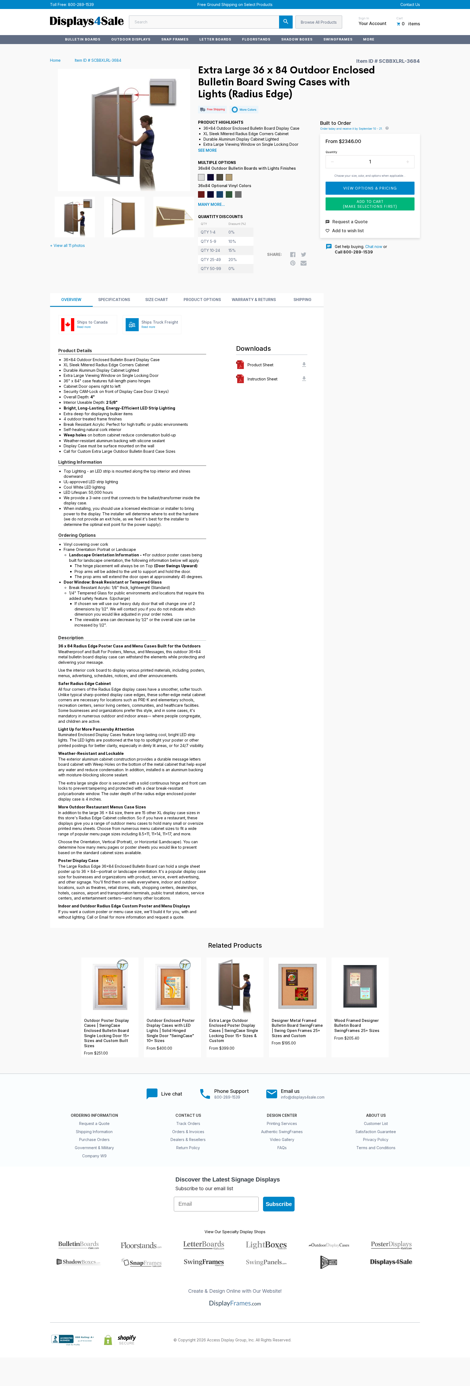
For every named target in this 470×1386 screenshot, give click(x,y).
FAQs (282, 1147)
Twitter (381, 1340)
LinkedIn (404, 1340)
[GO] (286, 22)
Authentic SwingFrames (282, 1131)
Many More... (211, 204)
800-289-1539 (81, 4)
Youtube (416, 1340)
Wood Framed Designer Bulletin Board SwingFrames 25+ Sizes (356, 1025)
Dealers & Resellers (188, 1139)
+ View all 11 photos (67, 245)
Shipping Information (94, 1131)
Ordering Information (94, 1115)
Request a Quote (94, 1123)
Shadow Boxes (297, 39)
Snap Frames (175, 39)
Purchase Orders (94, 1139)
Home (55, 60)
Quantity (331, 152)
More (369, 39)
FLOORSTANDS (256, 39)
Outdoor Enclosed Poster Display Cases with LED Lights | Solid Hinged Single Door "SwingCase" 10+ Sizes (171, 1030)
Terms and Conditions (375, 1147)
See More (207, 150)
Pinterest (392, 1340)
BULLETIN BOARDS (82, 39)
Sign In (363, 18)
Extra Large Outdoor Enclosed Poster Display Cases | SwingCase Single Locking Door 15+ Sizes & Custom (233, 1030)
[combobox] (211, 22)
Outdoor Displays (130, 39)
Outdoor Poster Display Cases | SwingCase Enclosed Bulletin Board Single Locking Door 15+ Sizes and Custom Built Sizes (106, 1033)
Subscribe (279, 1204)
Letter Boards (215, 39)
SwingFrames (337, 39)
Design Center (282, 1115)
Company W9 (94, 1156)
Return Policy (188, 1147)
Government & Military (94, 1147)
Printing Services (282, 1123)
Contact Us (410, 4)
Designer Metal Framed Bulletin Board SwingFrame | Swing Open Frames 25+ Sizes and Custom (297, 1028)
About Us (376, 1115)
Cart (399, 18)
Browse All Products (319, 22)
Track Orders (188, 1123)
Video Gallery (282, 1139)
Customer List (376, 1123)
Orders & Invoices (188, 1131)
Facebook (369, 1340)
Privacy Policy (375, 1139)
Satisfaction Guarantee (375, 1131)
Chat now (373, 246)
